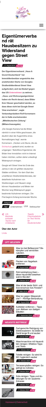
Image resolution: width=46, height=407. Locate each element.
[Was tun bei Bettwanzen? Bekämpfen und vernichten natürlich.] (8, 250)
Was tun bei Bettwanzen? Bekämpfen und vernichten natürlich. (30, 250)
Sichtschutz (7, 146)
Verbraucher (34, 206)
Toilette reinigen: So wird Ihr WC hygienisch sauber (29, 356)
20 (32, 281)
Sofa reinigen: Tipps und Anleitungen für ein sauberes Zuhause (29, 378)
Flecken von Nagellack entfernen (26, 262)
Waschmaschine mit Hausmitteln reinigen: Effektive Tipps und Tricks (30, 344)
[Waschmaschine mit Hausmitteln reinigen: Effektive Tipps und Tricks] (8, 344)
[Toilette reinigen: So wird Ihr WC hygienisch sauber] (8, 357)
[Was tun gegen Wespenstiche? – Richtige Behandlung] (8, 298)
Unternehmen (15, 92)
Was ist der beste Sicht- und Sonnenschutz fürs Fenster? (29, 286)
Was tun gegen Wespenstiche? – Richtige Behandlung (29, 297)
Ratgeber (19, 202)
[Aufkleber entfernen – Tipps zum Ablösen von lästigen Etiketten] (8, 309)
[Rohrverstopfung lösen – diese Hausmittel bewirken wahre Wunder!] (8, 274)
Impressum (10, 402)
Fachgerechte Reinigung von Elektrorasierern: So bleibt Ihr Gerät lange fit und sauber (29, 331)
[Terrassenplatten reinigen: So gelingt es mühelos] (8, 368)
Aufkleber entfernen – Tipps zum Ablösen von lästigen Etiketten (29, 309)
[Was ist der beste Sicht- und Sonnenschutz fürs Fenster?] (8, 287)
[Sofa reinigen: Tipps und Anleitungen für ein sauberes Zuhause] (8, 379)
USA (26, 206)
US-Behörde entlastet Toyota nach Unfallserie (10, 218)
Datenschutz (22, 402)
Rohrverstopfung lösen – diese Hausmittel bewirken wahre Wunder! (28, 274)
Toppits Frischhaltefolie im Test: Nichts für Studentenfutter (34, 218)
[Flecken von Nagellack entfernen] (8, 263)
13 (30, 292)
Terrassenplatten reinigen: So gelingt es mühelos (29, 366)
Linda (4, 233)
